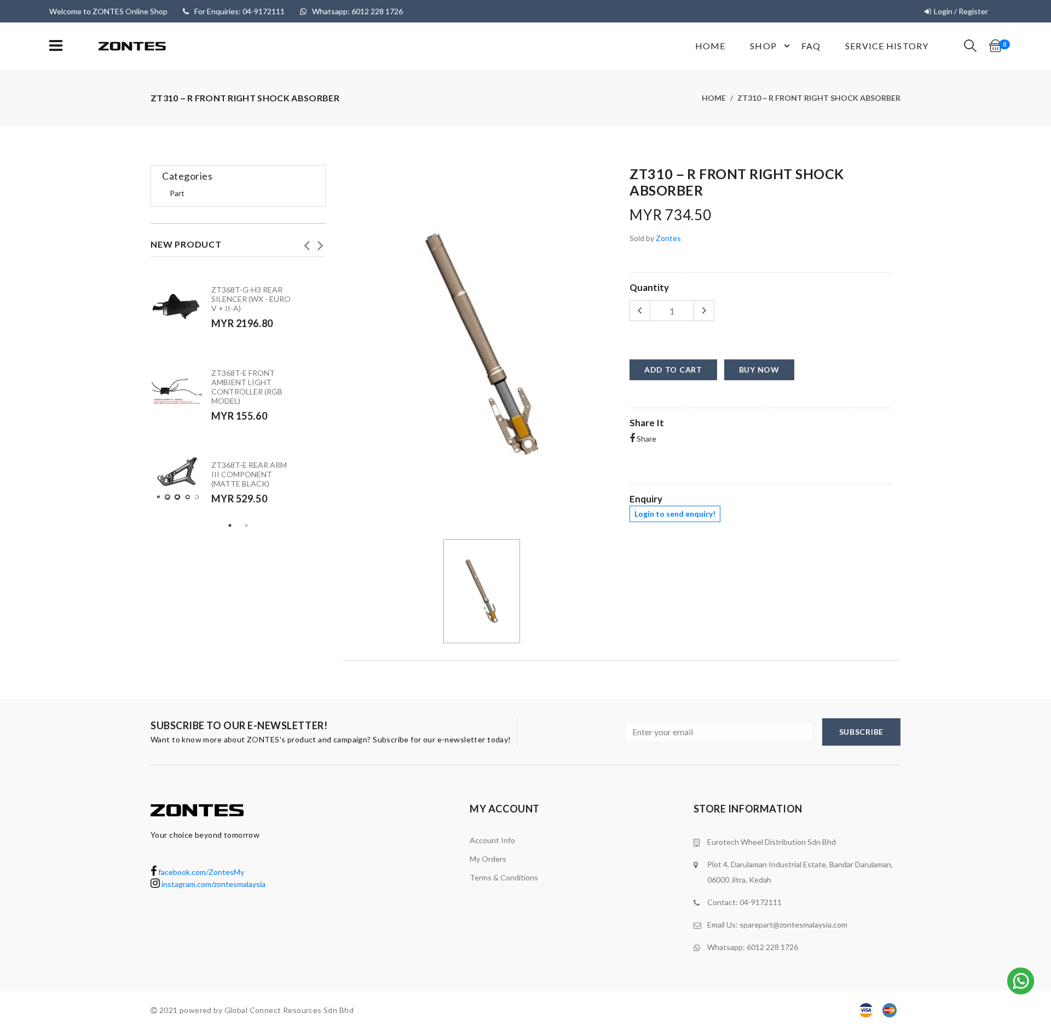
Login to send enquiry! (674, 513)
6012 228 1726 (772, 947)
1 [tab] (229, 525)
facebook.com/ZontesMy (200, 872)
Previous (306, 242)
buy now (759, 369)
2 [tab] (246, 525)
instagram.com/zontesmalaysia (212, 884)
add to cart (673, 369)
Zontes (668, 238)
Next (320, 242)
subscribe (861, 731)
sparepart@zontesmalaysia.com (793, 924)
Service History (886, 46)
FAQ (811, 46)
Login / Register (961, 11)
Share (645, 438)
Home (710, 46)
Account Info (492, 840)
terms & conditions (504, 877)
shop (763, 46)
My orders (488, 858)
